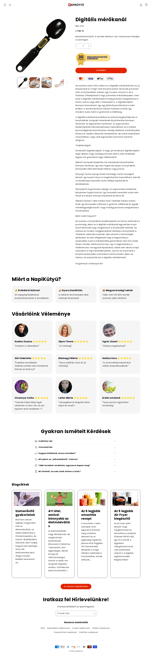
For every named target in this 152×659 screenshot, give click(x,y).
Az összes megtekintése (76, 586)
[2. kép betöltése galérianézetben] (34, 82)
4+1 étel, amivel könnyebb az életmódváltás (59, 518)
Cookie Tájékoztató (81, 628)
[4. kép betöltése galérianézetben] (58, 82)
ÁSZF (43, 628)
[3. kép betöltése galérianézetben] (46, 82)
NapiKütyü (79, 651)
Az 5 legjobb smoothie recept (90, 515)
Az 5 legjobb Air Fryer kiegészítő (123, 515)
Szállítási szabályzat (88, 632)
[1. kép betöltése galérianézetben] (22, 82)
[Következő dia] (67, 82)
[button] (4, 4)
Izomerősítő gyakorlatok (25, 513)
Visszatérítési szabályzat (65, 632)
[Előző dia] (14, 82)
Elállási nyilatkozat (101, 628)
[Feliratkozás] (94, 613)
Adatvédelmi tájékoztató (58, 628)
